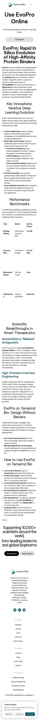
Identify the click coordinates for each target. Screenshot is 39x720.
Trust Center (18, 661)
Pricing (18, 629)
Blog (18, 657)
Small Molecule (18, 690)
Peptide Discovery (18, 686)
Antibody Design (18, 678)
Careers (18, 665)
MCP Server (18, 641)
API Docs (18, 637)
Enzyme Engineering (18, 682)
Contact (18, 653)
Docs (18, 633)
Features (18, 625)
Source (4, 520)
